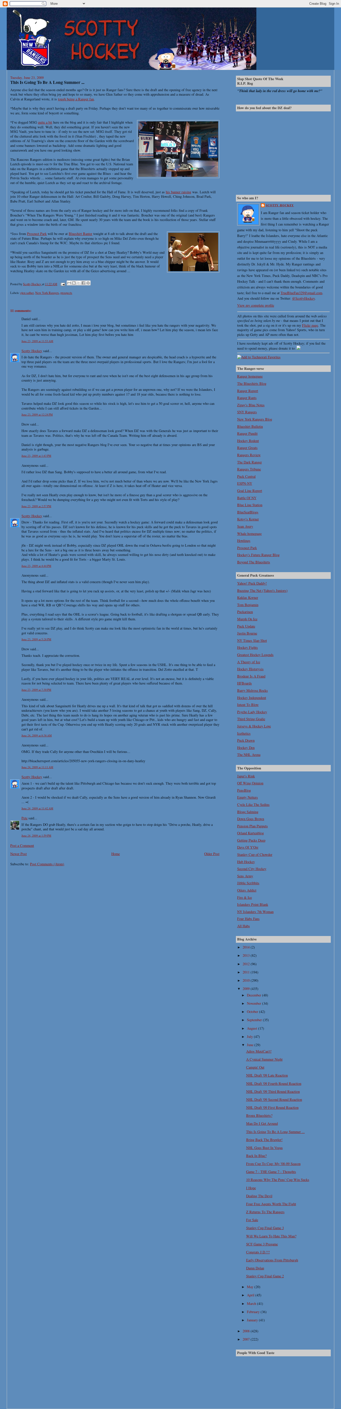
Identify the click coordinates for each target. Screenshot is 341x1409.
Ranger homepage (250, 376)
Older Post (211, 853)
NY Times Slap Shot (252, 640)
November (254, 1003)
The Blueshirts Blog (251, 383)
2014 (247, 947)
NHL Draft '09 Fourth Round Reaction (273, 1083)
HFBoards (244, 683)
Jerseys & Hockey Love (254, 726)
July (250, 1036)
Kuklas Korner (247, 597)
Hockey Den (246, 747)
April (251, 1295)
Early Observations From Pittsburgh (272, 1260)
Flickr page (310, 325)
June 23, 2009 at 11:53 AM (37, 341)
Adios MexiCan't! (259, 1051)
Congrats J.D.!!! (258, 1252)
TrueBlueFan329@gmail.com (301, 292)
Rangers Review (249, 455)
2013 (247, 955)
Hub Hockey (246, 861)
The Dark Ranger (249, 462)
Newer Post (18, 853)
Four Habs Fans (248, 918)
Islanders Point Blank (252, 904)
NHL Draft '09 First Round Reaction (272, 1107)
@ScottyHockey (303, 298)
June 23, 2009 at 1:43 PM (36, 456)
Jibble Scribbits (248, 883)
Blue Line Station (249, 504)
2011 (247, 972)
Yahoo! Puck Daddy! (252, 583)
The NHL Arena (248, 754)
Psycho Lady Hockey (252, 711)
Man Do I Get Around (262, 1123)
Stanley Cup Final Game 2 (265, 1276)
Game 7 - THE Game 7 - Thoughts (271, 1171)
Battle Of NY (246, 497)
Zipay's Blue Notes (251, 405)
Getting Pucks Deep (251, 840)
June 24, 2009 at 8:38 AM (36, 735)
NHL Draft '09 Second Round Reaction (274, 1099)
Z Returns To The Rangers (265, 1211)
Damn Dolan (255, 1268)
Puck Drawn (246, 740)
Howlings (243, 540)
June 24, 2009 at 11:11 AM (37, 767)
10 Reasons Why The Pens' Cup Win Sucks (277, 1179)
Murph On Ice (247, 619)
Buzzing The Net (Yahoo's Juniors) (262, 590)
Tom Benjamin (247, 604)
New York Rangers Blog (254, 419)
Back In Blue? (256, 1155)
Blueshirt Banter (80, 233)
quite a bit (45, 122)
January (253, 1320)
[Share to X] (78, 282)
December (254, 995)
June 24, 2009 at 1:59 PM (36, 835)
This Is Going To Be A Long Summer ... (275, 1131)
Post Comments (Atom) (47, 864)
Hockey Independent (251, 697)
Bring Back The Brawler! (264, 1139)
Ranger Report (247, 390)
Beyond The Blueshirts (253, 562)
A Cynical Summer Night (264, 1059)
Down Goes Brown (250, 818)
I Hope (251, 1187)
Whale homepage (249, 533)
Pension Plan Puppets (252, 826)
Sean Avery (245, 526)
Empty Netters (247, 797)
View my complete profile (255, 305)
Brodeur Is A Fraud (251, 676)
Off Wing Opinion (250, 783)
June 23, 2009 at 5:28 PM (36, 639)
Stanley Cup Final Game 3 (265, 1227)
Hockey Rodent (248, 440)
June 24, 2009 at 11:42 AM (37, 808)
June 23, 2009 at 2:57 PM (36, 506)
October (253, 1011)
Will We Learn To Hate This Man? (271, 1236)
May (250, 1286)
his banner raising (178, 192)
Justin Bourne (247, 633)
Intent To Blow (248, 704)
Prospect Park (37, 233)
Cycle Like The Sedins (253, 804)
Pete (24, 818)
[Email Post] (62, 284)
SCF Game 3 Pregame (262, 1244)
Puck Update (246, 626)
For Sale (252, 1219)
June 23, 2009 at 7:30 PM (36, 690)
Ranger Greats (247, 447)
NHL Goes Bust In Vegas (264, 1147)
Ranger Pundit (247, 433)
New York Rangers (47, 293)
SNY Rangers (247, 412)
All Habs (243, 926)
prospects (66, 293)
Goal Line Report (249, 490)
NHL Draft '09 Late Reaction (267, 1075)
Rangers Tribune (249, 469)
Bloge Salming (247, 811)
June (250, 1044)
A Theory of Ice (248, 662)
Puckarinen (245, 611)
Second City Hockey (251, 868)
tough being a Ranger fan (76, 99)
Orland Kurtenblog (250, 833)
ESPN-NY (244, 483)
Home (115, 853)
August (252, 1028)
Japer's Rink (246, 776)
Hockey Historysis (250, 669)
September (255, 1019)
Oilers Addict (246, 890)
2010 (247, 980)
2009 (247, 988)
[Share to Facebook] (83, 282)
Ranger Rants (247, 397)
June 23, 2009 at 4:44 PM (36, 566)
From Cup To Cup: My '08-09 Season (273, 1163)
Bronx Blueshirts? (259, 1115)
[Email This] (69, 282)
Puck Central (246, 476)
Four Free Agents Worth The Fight (271, 1203)
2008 (247, 1331)
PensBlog (244, 790)
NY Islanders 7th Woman (255, 911)
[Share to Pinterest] (88, 282)
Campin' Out (255, 1067)
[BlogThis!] (73, 282)
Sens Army (245, 876)
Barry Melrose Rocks (252, 690)
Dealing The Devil (259, 1195)
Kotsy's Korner (248, 519)
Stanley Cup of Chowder (254, 854)
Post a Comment (22, 845)
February (254, 1311)
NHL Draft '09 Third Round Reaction (273, 1091)
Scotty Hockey (31, 350)
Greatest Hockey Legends (255, 654)
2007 (247, 1339)
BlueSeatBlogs (247, 512)
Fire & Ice (244, 897)
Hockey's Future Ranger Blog (258, 554)
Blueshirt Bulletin (250, 426)
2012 (247, 963)
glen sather (27, 293)
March (252, 1303)
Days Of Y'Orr (247, 847)
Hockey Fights (247, 647)
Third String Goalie (251, 718)
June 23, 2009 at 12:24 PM (37, 414)
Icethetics (244, 733)
